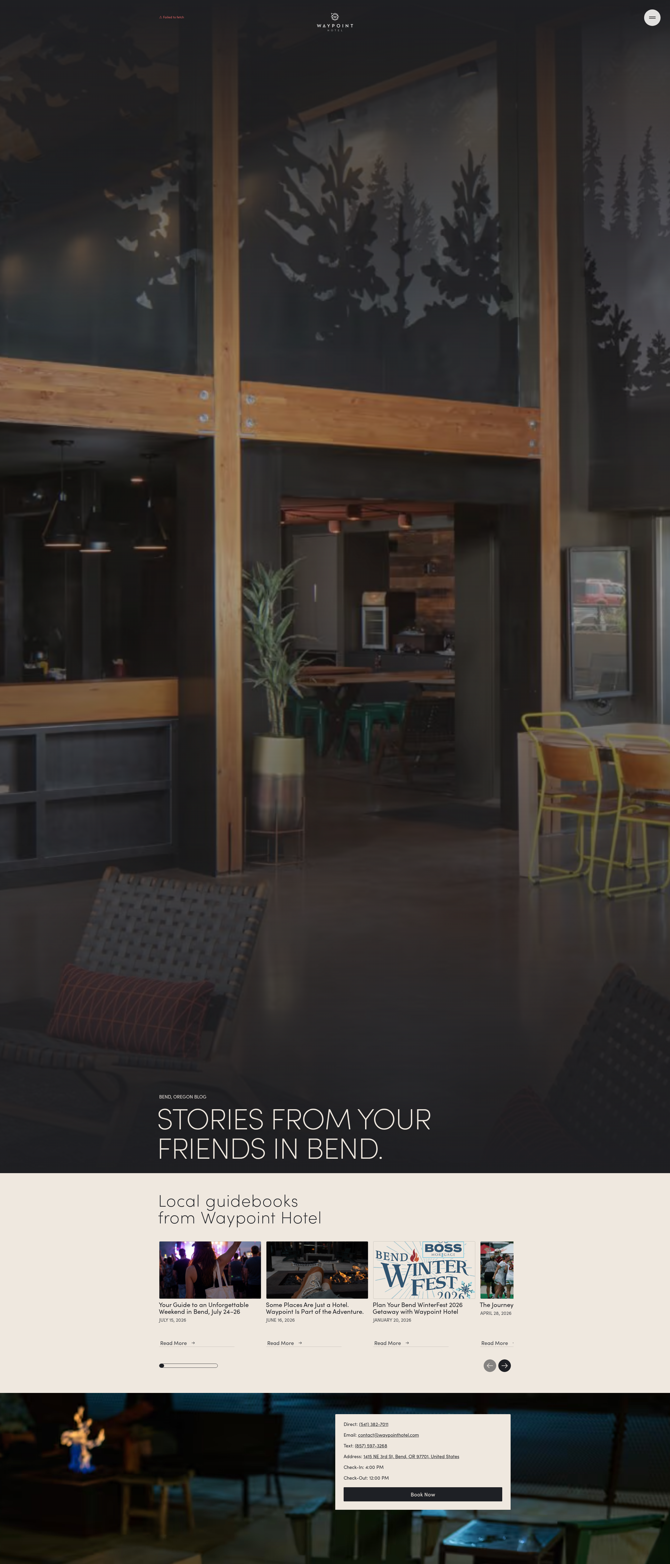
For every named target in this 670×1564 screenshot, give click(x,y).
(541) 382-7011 (373, 1424)
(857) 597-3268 (371, 1445)
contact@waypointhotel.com (388, 1435)
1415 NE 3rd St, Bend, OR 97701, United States (411, 1456)
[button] (490, 1365)
